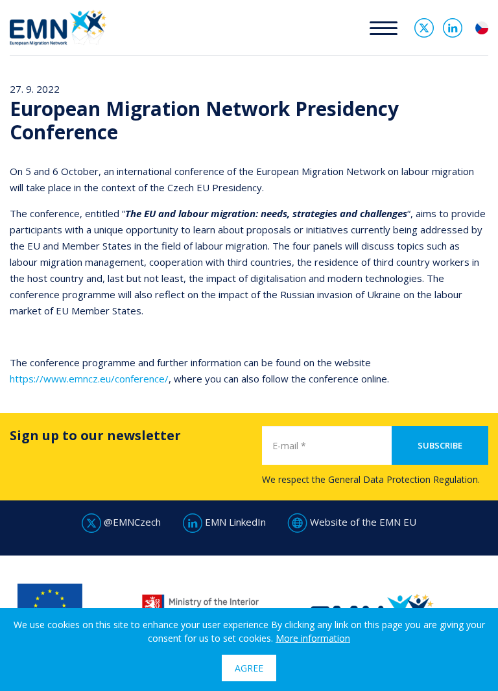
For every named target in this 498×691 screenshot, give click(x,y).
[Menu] (383, 27)
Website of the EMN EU (361, 521)
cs (481, 27)
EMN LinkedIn (234, 521)
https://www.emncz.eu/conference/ (89, 378)
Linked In (452, 28)
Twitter (424, 28)
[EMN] (58, 26)
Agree (249, 668)
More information (313, 638)
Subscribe (440, 445)
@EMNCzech (131, 521)
